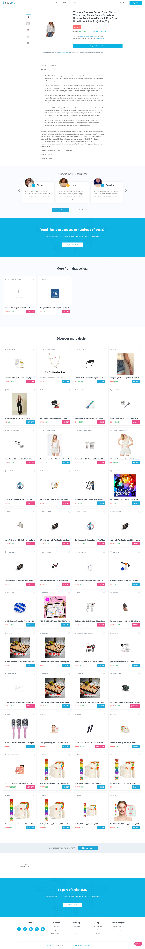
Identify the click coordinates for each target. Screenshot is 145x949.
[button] (33, 279)
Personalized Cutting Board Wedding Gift (19, 662)
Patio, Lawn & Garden (13, 430)
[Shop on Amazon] (81, 863)
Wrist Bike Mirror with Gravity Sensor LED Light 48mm (59, 581)
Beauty (44, 279)
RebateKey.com (63, 52)
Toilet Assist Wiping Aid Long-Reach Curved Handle (93, 581)
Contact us (76, 930)
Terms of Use (77, 945)
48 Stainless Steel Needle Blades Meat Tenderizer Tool (59, 418)
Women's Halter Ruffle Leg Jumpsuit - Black (20, 418)
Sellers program (118, 930)
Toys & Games (10, 592)
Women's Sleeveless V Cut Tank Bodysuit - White (57, 459)
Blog (76, 933)
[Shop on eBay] (113, 863)
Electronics (80, 471)
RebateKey (50, 945)
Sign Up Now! (72, 245)
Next (126, 190)
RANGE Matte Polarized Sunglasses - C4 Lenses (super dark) (96, 378)
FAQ (64, 3)
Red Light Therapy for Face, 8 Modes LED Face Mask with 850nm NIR (64, 783)
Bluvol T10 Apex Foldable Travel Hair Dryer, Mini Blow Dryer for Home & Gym (32, 540)
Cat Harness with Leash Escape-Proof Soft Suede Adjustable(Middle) (99, 540)
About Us (73, 3)
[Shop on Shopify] (101, 871)
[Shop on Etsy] (62, 871)
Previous (19, 190)
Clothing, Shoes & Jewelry (49, 349)
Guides (97, 933)
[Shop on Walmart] (50, 863)
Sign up (55, 926)
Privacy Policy (88, 945)
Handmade (45, 592)
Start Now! (60, 210)
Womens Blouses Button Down (88, 36)
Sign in (56, 930)
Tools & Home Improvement (14, 279)
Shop (57, 3)
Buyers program (118, 926)
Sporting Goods (81, 349)
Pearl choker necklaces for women (52, 378)
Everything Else (99, 38)
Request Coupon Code (98, 46)
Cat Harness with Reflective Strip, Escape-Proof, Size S (24, 499)
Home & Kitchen (11, 349)
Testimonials (97, 926)
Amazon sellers (56, 933)
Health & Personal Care (13, 755)
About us (77, 926)
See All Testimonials (86, 210)
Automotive (115, 552)
